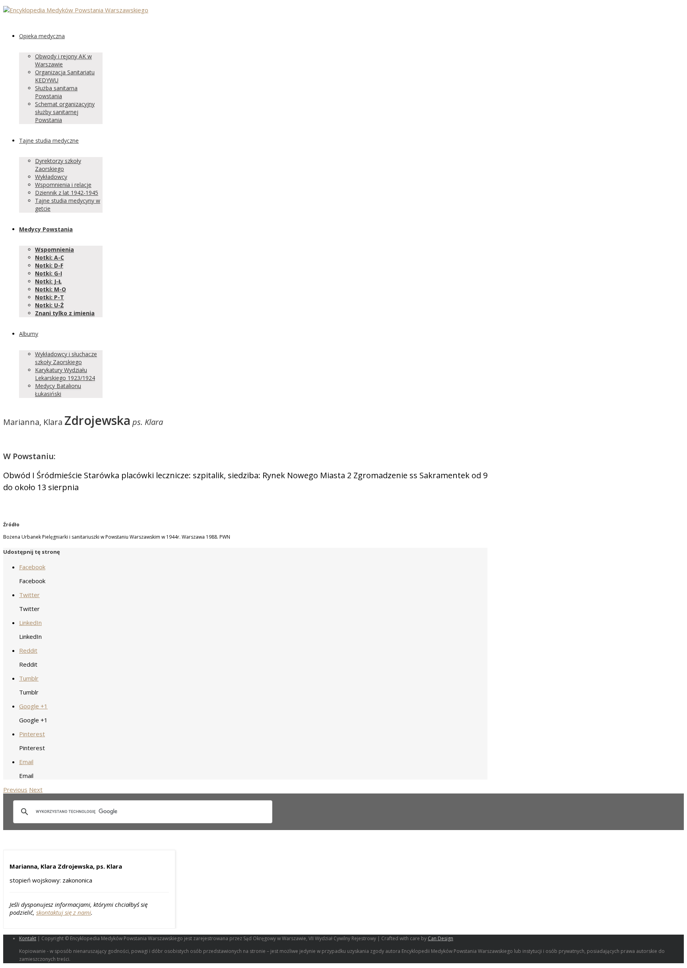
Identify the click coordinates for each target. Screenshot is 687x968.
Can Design (440, 938)
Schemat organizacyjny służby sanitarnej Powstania (65, 112)
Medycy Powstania (46, 229)
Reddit (28, 650)
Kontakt (27, 938)
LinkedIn (30, 623)
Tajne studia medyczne (49, 140)
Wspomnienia (54, 249)
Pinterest (32, 734)
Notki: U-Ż (49, 305)
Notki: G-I (48, 273)
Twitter (29, 595)
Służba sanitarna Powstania (56, 92)
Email (26, 762)
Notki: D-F (49, 265)
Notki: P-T (49, 297)
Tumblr (29, 678)
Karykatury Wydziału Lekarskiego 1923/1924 (65, 374)
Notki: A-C (49, 257)
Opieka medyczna (42, 36)
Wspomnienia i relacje (63, 184)
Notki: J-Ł (48, 281)
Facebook (32, 567)
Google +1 (33, 706)
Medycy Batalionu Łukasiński (58, 390)
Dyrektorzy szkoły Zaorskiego (58, 165)
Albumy (28, 334)
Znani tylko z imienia (65, 313)
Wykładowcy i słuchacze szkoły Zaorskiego (66, 358)
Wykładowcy (51, 176)
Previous (15, 789)
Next (36, 789)
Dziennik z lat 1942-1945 (66, 192)
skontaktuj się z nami (63, 912)
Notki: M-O (50, 289)
